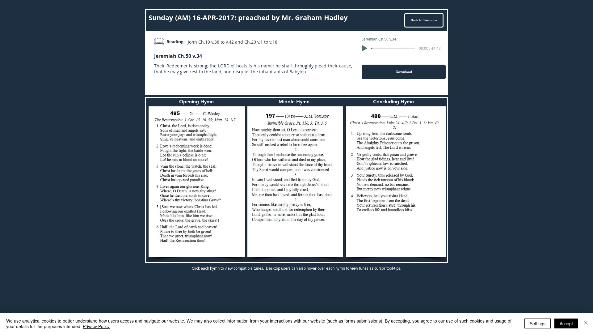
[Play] (364, 48)
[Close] (585, 323)
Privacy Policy (96, 326)
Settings (537, 323)
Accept (566, 323)
